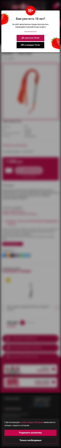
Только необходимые (30, 440)
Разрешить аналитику (30, 433)
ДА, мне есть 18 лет (30, 38)
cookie (24, 422)
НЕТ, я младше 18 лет (30, 45)
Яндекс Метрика (35, 422)
